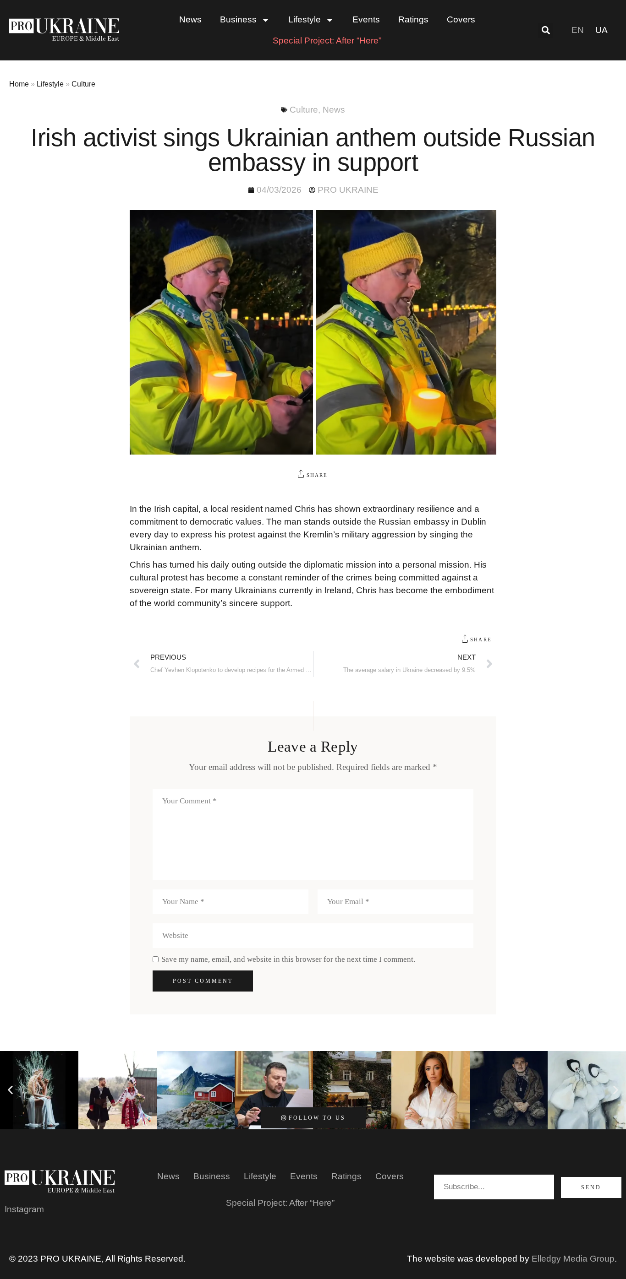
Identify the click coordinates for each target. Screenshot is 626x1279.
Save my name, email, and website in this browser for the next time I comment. (288, 959)
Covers (461, 19)
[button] (545, 30)
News (190, 19)
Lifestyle (50, 84)
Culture (83, 84)
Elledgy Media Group (573, 1258)
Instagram (24, 1209)
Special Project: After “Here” (327, 40)
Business (211, 1176)
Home (19, 84)
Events (366, 19)
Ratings (413, 19)
